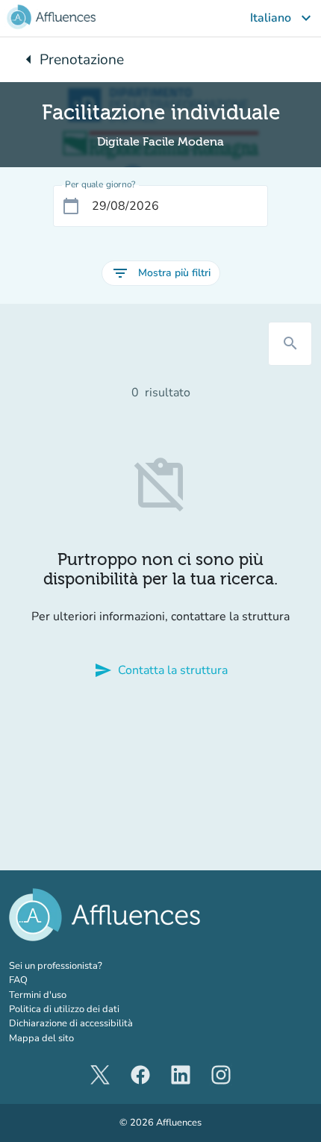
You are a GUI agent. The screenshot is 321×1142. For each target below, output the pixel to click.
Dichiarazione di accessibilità (71, 1023)
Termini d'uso (37, 995)
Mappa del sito (41, 1038)
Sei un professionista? (87, 966)
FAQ (18, 980)
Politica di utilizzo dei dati (64, 1009)
